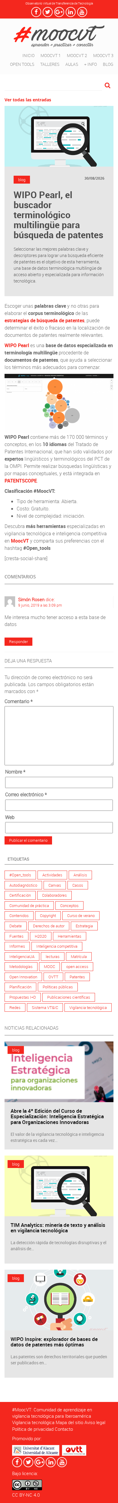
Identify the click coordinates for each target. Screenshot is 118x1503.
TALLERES (49, 64)
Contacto (64, 1429)
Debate (15, 926)
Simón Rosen (31, 599)
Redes (15, 1007)
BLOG (108, 64)
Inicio (28, 55)
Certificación (20, 895)
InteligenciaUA (21, 956)
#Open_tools (20, 875)
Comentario (19, 701)
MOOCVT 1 (51, 55)
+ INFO (90, 64)
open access (77, 966)
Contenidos (19, 915)
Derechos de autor (48, 926)
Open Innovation (23, 977)
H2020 (41, 936)
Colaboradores (54, 895)
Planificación (20, 987)
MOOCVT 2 (77, 55)
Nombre (15, 771)
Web (10, 817)
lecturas (53, 956)
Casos (77, 885)
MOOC (49, 966)
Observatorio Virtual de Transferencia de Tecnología (59, 3)
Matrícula (79, 956)
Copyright (48, 915)
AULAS (71, 64)
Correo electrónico (26, 794)
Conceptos (69, 905)
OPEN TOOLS (22, 64)
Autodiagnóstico (23, 885)
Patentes (77, 977)
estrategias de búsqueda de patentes (44, 320)
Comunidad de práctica (29, 905)
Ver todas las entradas (28, 100)
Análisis (80, 875)
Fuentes (16, 936)
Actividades (52, 875)
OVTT (53, 977)
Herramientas (69, 936)
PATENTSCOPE (21, 480)
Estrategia (84, 926)
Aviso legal (94, 1422)
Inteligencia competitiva (56, 946)
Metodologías (21, 966)
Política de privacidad (33, 1429)
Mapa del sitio (69, 1422)
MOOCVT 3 (103, 55)
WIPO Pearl (17, 345)
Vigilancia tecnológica (88, 1007)
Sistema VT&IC (45, 1007)
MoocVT (20, 540)
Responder (18, 641)
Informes (17, 946)
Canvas (54, 885)
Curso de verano (81, 915)
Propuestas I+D (22, 997)
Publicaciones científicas (68, 997)
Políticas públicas (58, 987)
